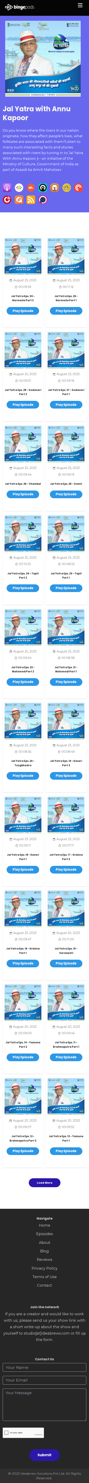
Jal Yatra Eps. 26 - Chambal (23, 484)
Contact (44, 1285)
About (44, 1242)
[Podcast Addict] (19, 202)
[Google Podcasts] (19, 190)
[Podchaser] (42, 202)
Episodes (44, 1233)
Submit (44, 1454)
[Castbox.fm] (30, 190)
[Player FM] (7, 202)
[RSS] (30, 202)
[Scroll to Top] (81, 1461)
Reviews (44, 1259)
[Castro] (42, 190)
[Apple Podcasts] (7, 190)
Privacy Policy (45, 1268)
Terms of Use (44, 1276)
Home (44, 1225)
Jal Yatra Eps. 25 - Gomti (66, 484)
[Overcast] (54, 190)
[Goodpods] (66, 190)
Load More (44, 1183)
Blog (44, 1251)
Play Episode (23, 311)
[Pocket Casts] (78, 190)
